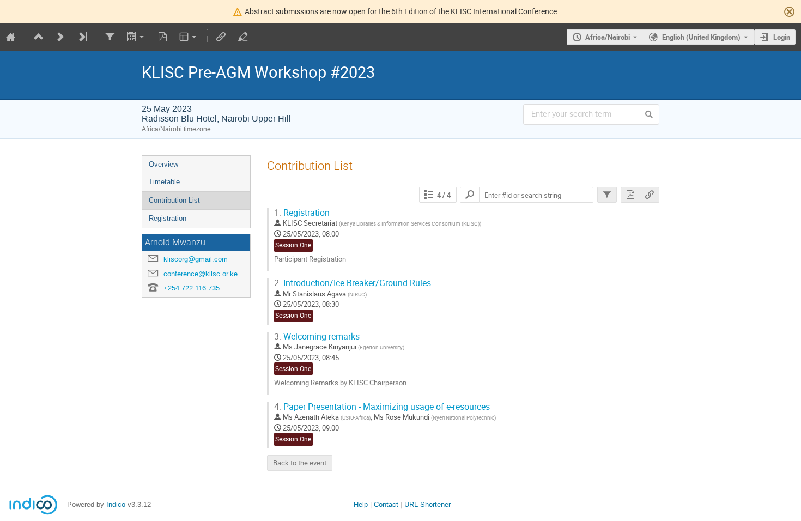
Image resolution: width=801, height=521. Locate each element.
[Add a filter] (110, 37)
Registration (167, 218)
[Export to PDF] (162, 37)
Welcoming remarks (317, 336)
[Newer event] (60, 37)
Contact (386, 504)
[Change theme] (188, 37)
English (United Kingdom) (701, 37)
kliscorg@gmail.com (195, 259)
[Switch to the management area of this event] (243, 37)
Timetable (164, 182)
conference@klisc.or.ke (200, 273)
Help (361, 504)
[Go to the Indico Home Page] (11, 37)
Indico (115, 504)
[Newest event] (82, 37)
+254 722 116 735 (191, 288)
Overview (163, 164)
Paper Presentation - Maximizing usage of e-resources (382, 407)
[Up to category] (39, 37)
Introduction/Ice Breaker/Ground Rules (352, 283)
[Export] (135, 37)
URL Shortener (427, 504)
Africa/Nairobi (607, 37)
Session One (293, 245)
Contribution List (174, 200)
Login (781, 37)
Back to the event (299, 463)
